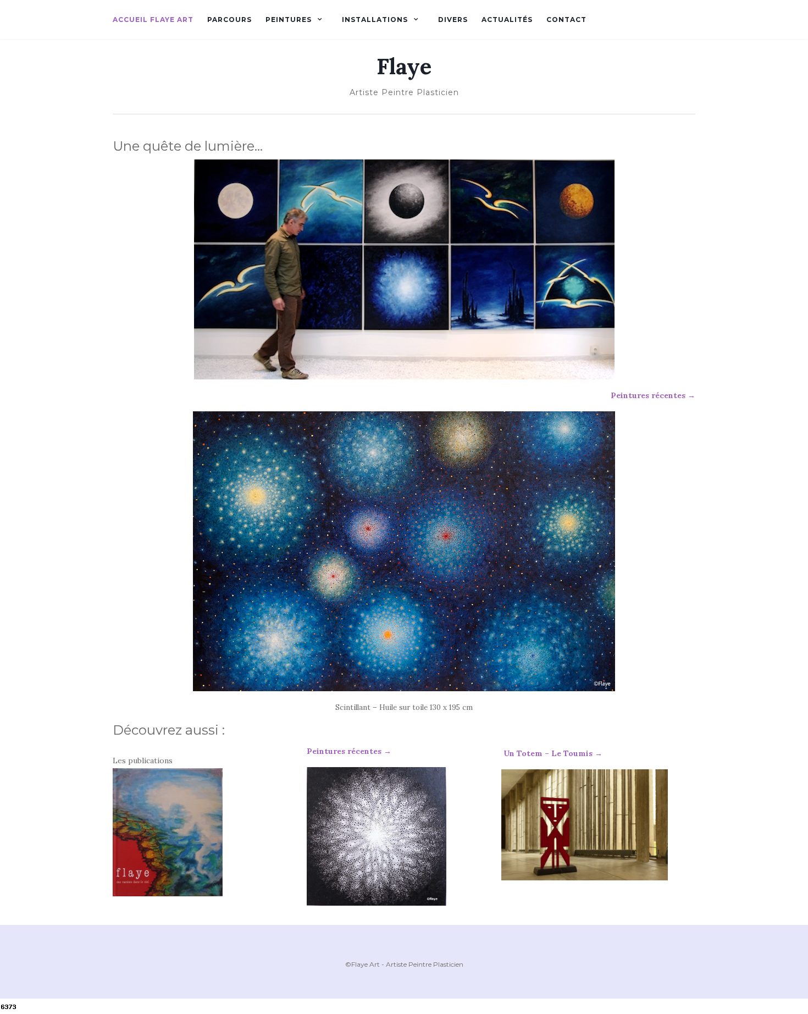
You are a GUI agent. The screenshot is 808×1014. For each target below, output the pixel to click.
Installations (375, 19)
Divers (453, 19)
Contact (566, 19)
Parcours (229, 19)
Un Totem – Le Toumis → (551, 753)
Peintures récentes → (653, 395)
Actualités (507, 19)
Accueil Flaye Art (153, 19)
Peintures (288, 19)
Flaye (404, 67)
